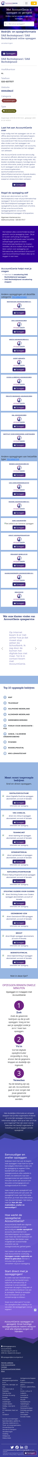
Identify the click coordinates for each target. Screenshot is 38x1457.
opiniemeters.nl (19, 852)
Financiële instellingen (6, 1401)
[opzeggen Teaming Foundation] (19, 836)
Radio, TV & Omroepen (24, 1413)
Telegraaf (13, 703)
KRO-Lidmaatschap (17, 753)
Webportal (6, 1436)
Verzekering (10, 111)
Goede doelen (7, 1404)
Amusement (6, 1378)
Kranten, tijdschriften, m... (28, 1388)
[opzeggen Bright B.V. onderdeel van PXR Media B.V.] (19, 937)
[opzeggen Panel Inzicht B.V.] (19, 856)
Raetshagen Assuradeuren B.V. (19, 301)
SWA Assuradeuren (19, 320)
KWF (10, 697)
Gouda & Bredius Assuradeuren (19, 377)
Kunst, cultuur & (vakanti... (26, 1392)
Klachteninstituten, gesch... (27, 1384)
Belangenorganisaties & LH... (10, 1381)
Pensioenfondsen (26, 1408)
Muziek (22, 1400)
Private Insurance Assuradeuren (19, 396)
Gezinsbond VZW (19, 913)
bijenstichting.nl (19, 953)
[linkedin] (21, 1447)
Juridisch (5, 1414)
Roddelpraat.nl (16, 748)
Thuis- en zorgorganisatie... (11, 1425)
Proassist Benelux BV (19, 554)
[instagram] (26, 1447)
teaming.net (19, 832)
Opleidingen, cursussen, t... (25, 1405)
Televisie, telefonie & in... (10, 1423)
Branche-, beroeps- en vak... (10, 1386)
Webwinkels (6, 1438)
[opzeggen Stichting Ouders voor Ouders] (19, 897)
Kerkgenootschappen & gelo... (28, 1379)
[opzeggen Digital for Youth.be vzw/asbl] (19, 797)
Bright (19, 933)
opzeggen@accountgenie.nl (13, 1357)
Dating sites (6, 1393)
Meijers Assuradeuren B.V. (19, 502)
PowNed (12, 742)
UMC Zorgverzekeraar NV (19, 483)
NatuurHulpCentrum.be (19, 872)
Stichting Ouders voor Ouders (19, 891)
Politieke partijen (26, 1410)
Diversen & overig (8, 1395)
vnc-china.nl (19, 813)
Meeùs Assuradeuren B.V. (19, 339)
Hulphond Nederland (19, 709)
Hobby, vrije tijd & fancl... (8, 1407)
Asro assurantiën (19, 520)
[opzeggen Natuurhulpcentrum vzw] (19, 876)
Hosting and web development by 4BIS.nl (13, 1453)
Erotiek (4, 1397)
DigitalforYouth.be (19, 793)
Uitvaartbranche (8, 1427)
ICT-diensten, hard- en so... (10, 1411)
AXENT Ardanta (19, 358)
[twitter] (12, 1447)
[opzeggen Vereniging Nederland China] (19, 817)
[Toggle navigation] (26, 3)
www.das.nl (7, 90)
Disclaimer (5, 1454)
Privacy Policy (13, 1454)
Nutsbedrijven (25, 1402)
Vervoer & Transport (9, 1429)
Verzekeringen (9, 101)
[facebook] (17, 1447)
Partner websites (7, 1363)
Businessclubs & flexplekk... (8, 1390)
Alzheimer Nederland (19, 714)
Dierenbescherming (17, 720)
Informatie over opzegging (19, 806)
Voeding (5, 1434)
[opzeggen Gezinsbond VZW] (19, 917)
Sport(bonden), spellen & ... (11, 1421)
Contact (4, 1367)
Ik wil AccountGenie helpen (10, 1369)
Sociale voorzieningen (10, 1419)
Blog (3, 1371)
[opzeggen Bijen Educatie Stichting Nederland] (19, 957)
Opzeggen (10, 53)
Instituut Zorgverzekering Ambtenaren (19, 434)
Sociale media (25, 1417)
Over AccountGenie (8, 1365)
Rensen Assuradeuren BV (19, 464)
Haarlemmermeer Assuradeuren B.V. (19, 573)
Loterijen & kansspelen (24, 1396)
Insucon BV (19, 592)
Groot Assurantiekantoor (19, 535)
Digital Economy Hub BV (22, 1450)
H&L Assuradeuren (19, 415)
